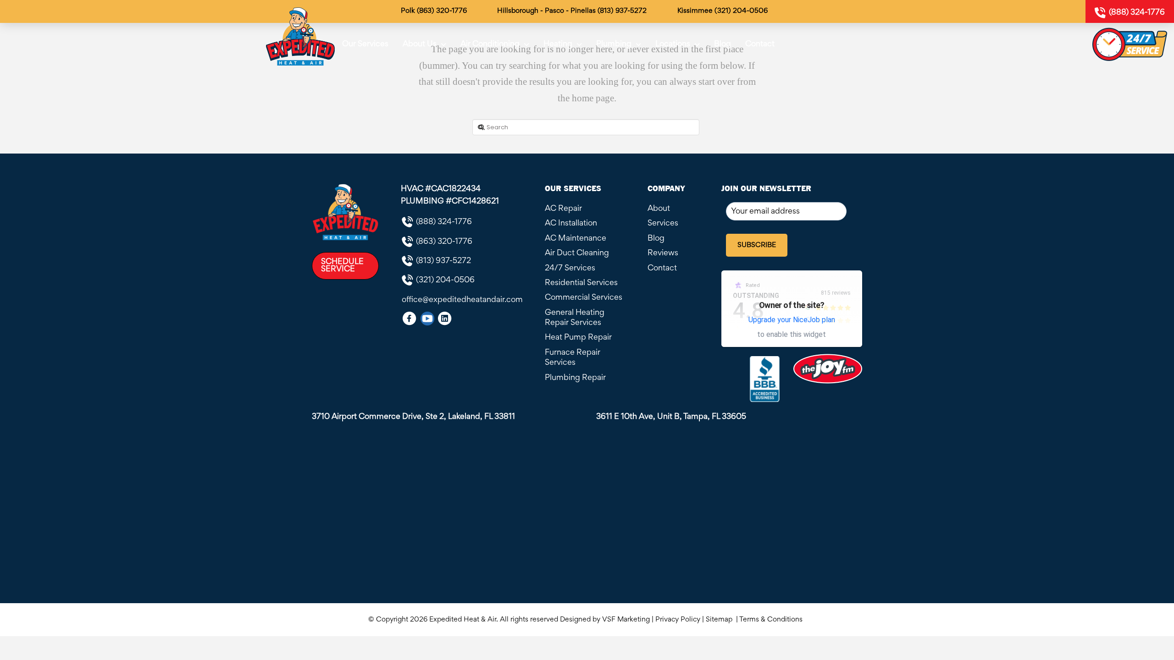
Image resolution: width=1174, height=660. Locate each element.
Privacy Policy (677, 619)
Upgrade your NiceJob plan (791, 319)
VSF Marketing (626, 619)
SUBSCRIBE (756, 245)
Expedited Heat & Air (462, 619)
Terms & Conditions (772, 619)
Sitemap (720, 619)
